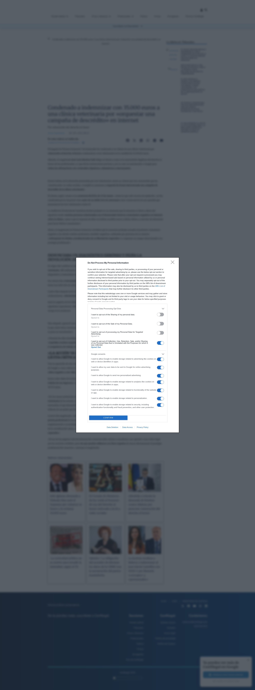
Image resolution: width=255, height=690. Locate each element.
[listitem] (127, 308)
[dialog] (127, 345)
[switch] (160, 314)
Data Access (127, 427)
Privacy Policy (142, 427)
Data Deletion (112, 427)
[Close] (173, 263)
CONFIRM (108, 418)
